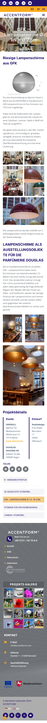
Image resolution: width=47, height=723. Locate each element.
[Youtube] (30, 3)
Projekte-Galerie (23, 584)
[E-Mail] (5, 642)
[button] (43, 15)
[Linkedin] (11, 715)
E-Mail (13, 642)
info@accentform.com (20, 645)
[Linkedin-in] (11, 3)
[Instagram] (23, 3)
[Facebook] (4, 3)
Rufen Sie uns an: (22, 537)
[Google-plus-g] (17, 3)
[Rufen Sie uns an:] (9, 539)
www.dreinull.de (14, 441)
